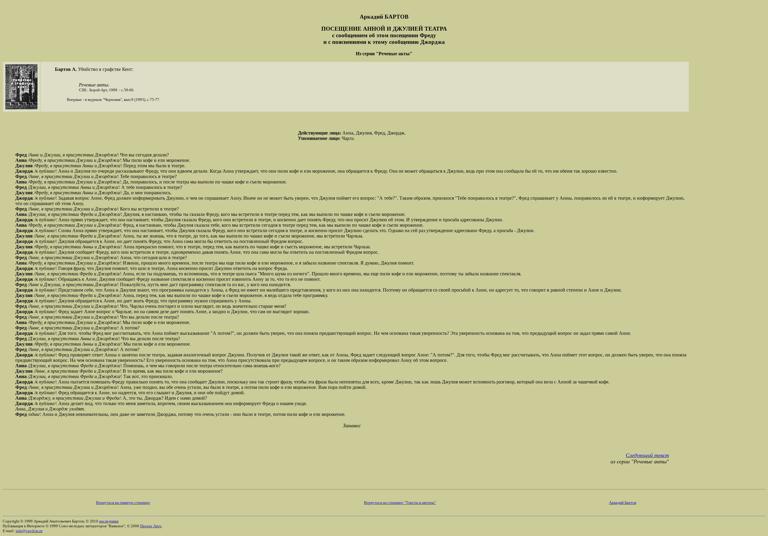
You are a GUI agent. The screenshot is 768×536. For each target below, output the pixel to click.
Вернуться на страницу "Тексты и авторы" (400, 502)
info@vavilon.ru (29, 530)
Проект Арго (151, 526)
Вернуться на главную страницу (123, 502)
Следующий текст (647, 455)
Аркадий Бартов (622, 502)
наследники (108, 521)
